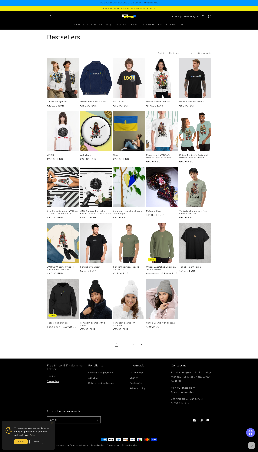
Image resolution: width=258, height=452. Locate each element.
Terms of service (129, 445)
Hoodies (51, 376)
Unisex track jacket (57, 101)
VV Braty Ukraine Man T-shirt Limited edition (194, 212)
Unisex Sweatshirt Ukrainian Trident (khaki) (161, 268)
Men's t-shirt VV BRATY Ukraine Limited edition (159, 156)
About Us (93, 377)
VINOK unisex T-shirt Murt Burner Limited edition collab (96, 212)
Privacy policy (137, 388)
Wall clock (85, 155)
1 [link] (117, 344)
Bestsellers (53, 381)
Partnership (136, 372)
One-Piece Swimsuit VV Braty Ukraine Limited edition (62, 212)
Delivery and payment (100, 372)
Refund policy (97, 445)
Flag (115, 155)
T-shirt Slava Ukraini (90, 267)
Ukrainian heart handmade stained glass (127, 212)
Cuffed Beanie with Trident (160, 323)
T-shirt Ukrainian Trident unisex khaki (126, 268)
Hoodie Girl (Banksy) (58, 323)
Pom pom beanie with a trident (92, 324)
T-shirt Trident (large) (190, 267)
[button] (50, 16)
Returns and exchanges (101, 383)
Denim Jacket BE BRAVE (93, 101)
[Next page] (141, 344)
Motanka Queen (154, 211)
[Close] (52, 422)
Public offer (136, 383)
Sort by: (162, 53)
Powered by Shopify (79, 445)
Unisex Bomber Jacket (158, 101)
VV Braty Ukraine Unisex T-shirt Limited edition (61, 268)
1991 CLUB (118, 101)
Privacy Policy (29, 435)
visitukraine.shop (61, 445)
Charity (134, 377)
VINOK (50, 155)
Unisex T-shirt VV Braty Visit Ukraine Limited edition (193, 156)
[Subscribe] (97, 419)
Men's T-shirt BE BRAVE (191, 101)
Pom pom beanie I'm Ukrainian (124, 324)
